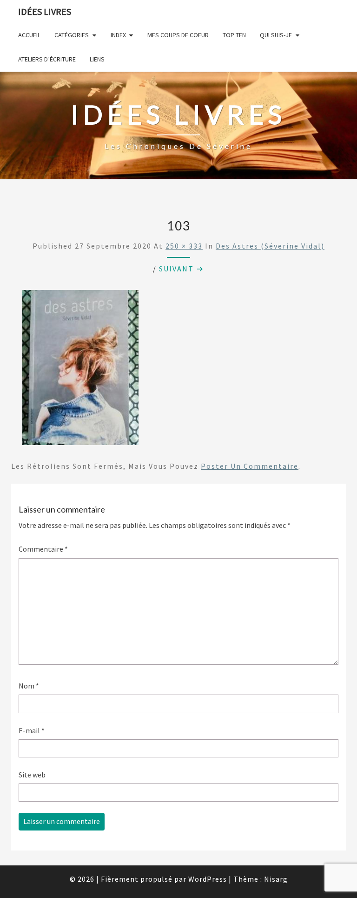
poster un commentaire (249, 466)
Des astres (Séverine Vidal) (270, 245)
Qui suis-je (276, 35)
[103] (80, 370)
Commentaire (43, 549)
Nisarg (276, 879)
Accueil (29, 35)
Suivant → (181, 268)
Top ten (234, 35)
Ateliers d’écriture (47, 59)
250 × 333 (184, 245)
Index (118, 35)
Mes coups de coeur (178, 35)
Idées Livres (44, 11)
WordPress (207, 879)
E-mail (32, 730)
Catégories (71, 35)
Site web (32, 774)
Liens (97, 59)
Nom (29, 685)
